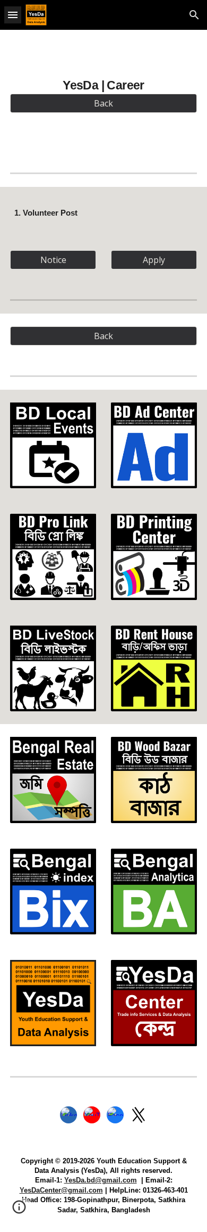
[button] (12, 14)
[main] (103, 83)
